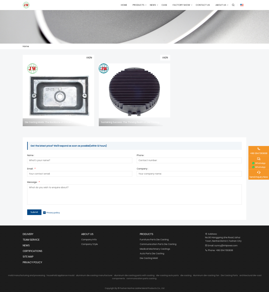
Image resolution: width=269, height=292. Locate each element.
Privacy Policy (32, 262)
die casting (186, 275)
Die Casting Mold (149, 258)
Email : (31, 169)
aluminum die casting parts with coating (134, 275)
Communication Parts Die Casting (158, 244)
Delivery (28, 234)
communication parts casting (141, 278)
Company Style (89, 244)
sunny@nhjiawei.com (225, 245)
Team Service (31, 239)
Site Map (28, 256)
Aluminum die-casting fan (206, 275)
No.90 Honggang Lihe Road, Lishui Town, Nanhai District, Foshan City (223, 239)
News (26, 245)
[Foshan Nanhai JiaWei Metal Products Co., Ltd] (26, 5)
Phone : (141, 155)
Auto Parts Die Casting (152, 253)
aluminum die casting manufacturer (94, 275)
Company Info (89, 239)
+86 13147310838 (224, 250)
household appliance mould (60, 275)
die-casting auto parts (167, 275)
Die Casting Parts (229, 275)
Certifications (32, 251)
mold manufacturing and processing (26, 275)
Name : (30, 155)
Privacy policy (53, 212)
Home (26, 46)
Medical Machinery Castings (155, 249)
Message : (33, 182)
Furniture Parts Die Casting (154, 239)
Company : (142, 169)
